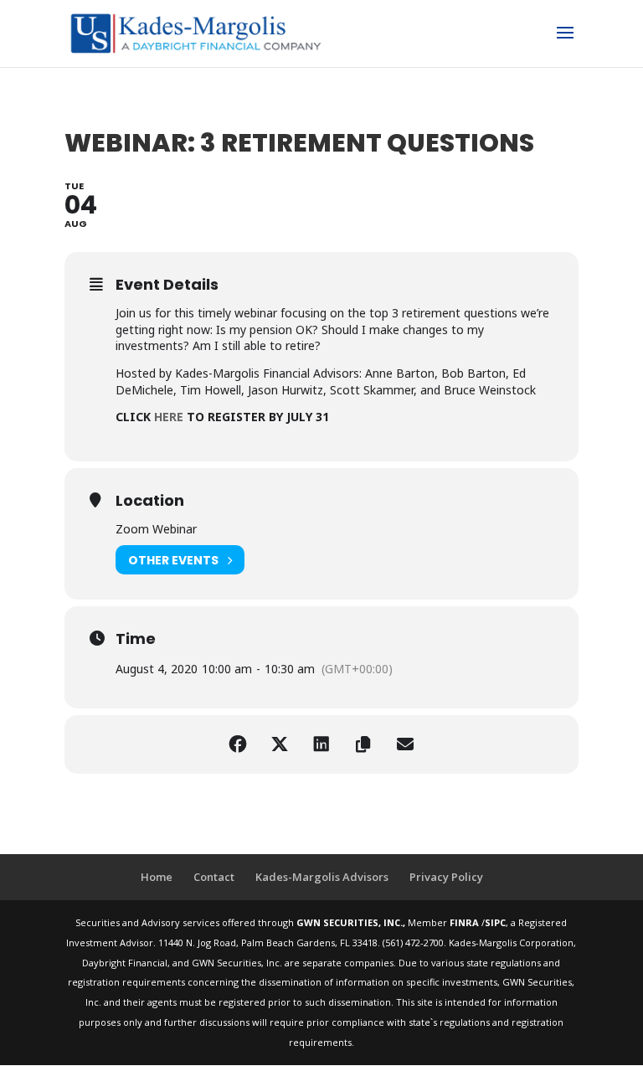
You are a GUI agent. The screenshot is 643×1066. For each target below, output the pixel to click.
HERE (168, 417)
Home (156, 876)
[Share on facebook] (238, 744)
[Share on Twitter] (280, 744)
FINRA (465, 922)
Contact (213, 876)
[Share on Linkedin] (321, 744)
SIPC (495, 922)
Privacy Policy (446, 876)
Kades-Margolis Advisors (321, 876)
